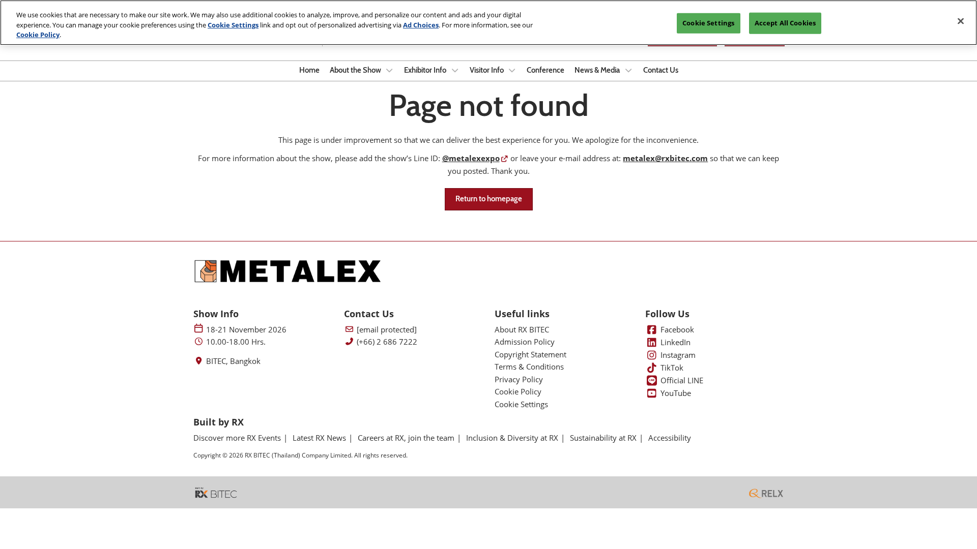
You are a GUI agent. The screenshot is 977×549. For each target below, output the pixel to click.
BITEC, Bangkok (233, 361)
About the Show (356, 70)
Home (309, 70)
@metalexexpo (471, 158)
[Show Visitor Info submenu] (512, 70)
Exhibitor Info (426, 70)
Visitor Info (487, 70)
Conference (545, 70)
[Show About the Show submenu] (389, 70)
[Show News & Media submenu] (628, 70)
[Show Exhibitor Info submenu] (454, 70)
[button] (489, 199)
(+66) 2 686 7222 (387, 342)
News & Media (597, 70)
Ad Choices (421, 24)
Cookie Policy (38, 34)
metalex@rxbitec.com (665, 158)
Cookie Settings (233, 24)
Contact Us (660, 70)
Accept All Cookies (785, 22)
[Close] (961, 21)
